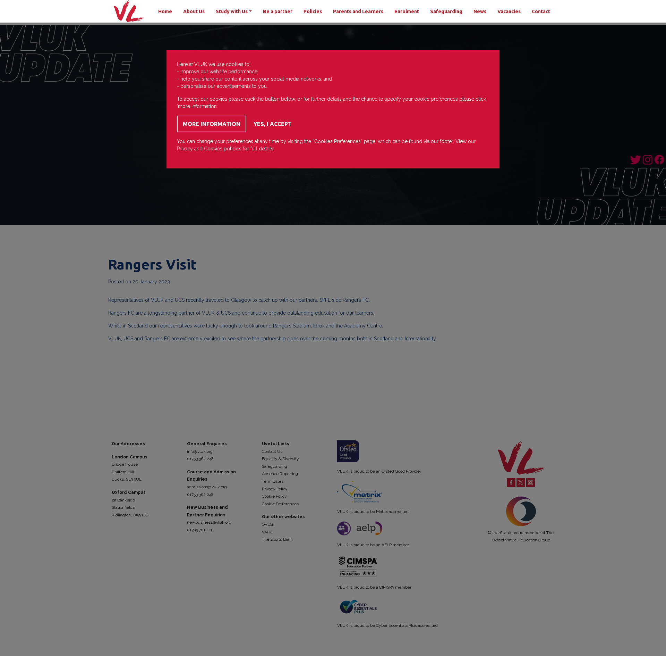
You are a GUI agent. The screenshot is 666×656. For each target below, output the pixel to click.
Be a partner (277, 11)
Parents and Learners (358, 11)
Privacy (185, 148)
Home (165, 11)
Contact (541, 11)
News (479, 11)
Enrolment (406, 11)
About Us (194, 11)
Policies (313, 11)
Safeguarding (446, 11)
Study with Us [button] (232, 11)
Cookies (213, 148)
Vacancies (509, 11)
